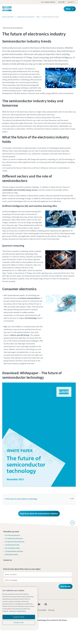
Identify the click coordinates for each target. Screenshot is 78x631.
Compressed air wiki (12, 545)
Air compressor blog (12, 548)
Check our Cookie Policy (17, 611)
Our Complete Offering (48, 2)
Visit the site (65, 586)
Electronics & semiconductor (13, 28)
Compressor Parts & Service (14, 542)
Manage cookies (19, 622)
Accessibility (41, 610)
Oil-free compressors (12, 535)
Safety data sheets (11, 554)
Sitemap (51, 610)
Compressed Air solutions (14, 551)
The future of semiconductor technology (21, 499)
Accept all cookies (18, 617)
